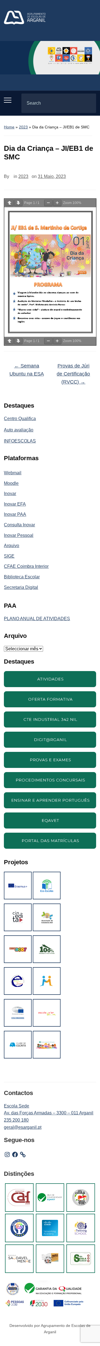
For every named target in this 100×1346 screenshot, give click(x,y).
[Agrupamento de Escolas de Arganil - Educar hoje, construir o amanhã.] (25, 17)
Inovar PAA (15, 514)
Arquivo (11, 545)
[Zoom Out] (48, 203)
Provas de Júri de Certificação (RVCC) (73, 374)
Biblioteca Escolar (22, 576)
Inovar (10, 493)
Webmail (12, 472)
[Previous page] (9, 203)
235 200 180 (16, 1120)
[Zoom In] (57, 203)
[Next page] (18, 203)
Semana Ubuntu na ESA (26, 370)
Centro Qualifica (20, 418)
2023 (23, 127)
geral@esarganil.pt (22, 1127)
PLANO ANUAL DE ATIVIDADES (37, 618)
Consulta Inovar (19, 524)
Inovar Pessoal (18, 535)
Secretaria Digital (21, 587)
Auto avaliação (18, 430)
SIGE (9, 556)
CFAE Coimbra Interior (26, 566)
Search (87, 103)
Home (9, 127)
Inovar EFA (15, 504)
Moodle (11, 483)
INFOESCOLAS (20, 441)
